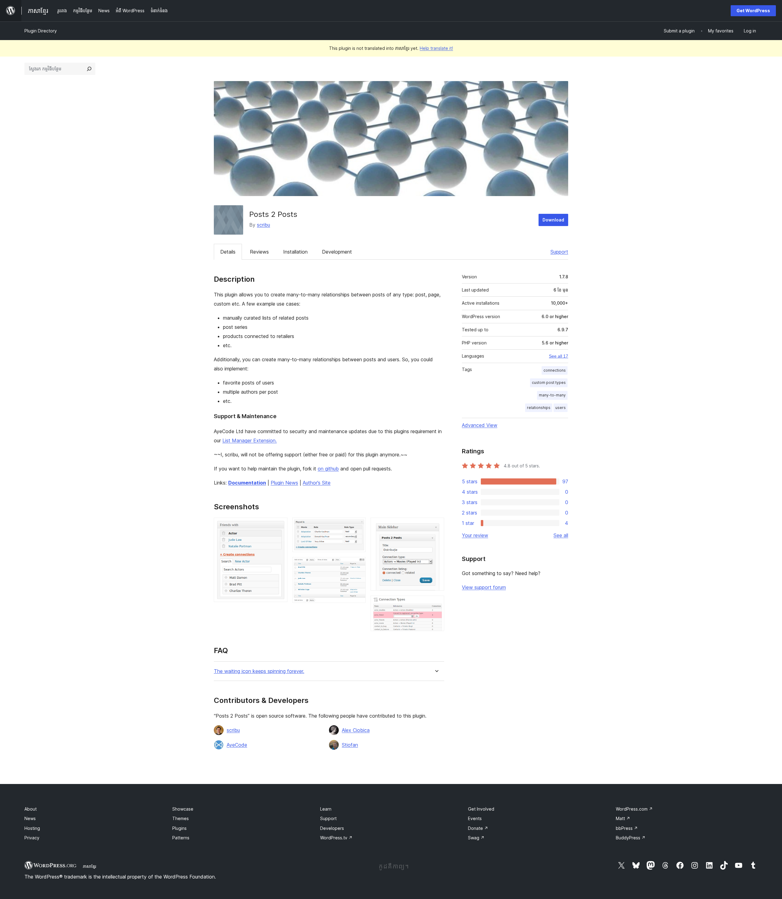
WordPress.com (634, 809)
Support (559, 252)
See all (561, 535)
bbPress (627, 828)
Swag (476, 837)
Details (228, 252)
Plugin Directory (40, 30)
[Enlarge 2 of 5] (357, 526)
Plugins (179, 828)
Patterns (180, 837)
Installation (295, 252)
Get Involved (481, 809)
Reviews (259, 252)
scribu (263, 225)
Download (553, 219)
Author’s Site (317, 483)
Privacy (31, 837)
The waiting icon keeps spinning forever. (259, 671)
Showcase (182, 809)
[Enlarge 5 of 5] (436, 604)
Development (337, 252)
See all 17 (558, 356)
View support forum (484, 587)
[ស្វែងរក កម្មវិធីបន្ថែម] (89, 69)
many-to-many (552, 395)
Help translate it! (436, 48)
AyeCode (237, 745)
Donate (478, 828)
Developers (332, 828)
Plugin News (284, 483)
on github (328, 469)
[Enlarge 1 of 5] (279, 526)
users (560, 407)
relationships (538, 407)
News (30, 818)
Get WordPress (753, 10)
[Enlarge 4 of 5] (436, 526)
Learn (325, 809)
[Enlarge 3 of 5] (357, 565)
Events (475, 818)
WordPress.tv (336, 837)
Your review (475, 535)
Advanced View (479, 425)
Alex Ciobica (356, 730)
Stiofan (350, 745)
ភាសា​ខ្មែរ (89, 866)
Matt (623, 818)
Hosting (32, 828)
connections (554, 370)
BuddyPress (630, 837)
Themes (180, 818)
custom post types (549, 382)
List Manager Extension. (249, 440)
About (30, 809)
